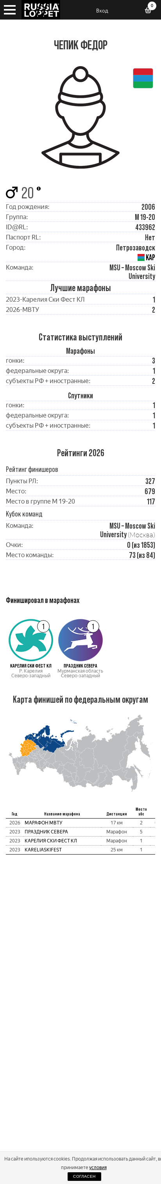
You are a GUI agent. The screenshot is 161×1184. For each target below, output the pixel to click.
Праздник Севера (46, 832)
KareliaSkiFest (43, 850)
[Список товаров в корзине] (151, 11)
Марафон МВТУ (44, 823)
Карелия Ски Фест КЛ (51, 841)
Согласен (84, 1176)
